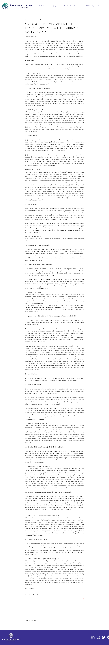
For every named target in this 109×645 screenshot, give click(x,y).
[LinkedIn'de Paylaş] (33, 594)
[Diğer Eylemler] (83, 20)
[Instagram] (98, 637)
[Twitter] (104, 637)
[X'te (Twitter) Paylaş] (29, 594)
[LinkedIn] (93, 637)
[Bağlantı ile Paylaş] (37, 594)
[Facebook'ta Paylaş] (25, 594)
